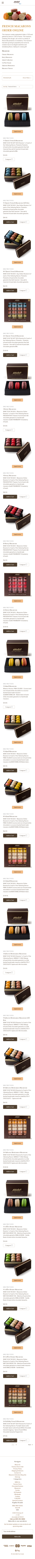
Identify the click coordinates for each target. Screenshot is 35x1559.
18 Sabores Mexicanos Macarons (15, 1088)
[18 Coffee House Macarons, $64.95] (17, 1330)
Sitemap (17, 1477)
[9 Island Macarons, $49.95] (17, 726)
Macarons (17, 1488)
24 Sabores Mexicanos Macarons (15, 1152)
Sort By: (5, 86)
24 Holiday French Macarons (13, 1421)
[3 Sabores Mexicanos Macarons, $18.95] (17, 924)
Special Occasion (17, 1500)
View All (17, 1508)
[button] (17, 77)
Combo (17, 1490)
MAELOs (17, 1482)
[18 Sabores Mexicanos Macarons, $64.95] (17, 1061)
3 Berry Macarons (9, 409)
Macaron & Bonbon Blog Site (17, 1475)
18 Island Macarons (10, 816)
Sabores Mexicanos (8, 65)
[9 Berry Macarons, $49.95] (17, 450)
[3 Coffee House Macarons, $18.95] (17, 1196)
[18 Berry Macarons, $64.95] (17, 517)
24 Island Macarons (10, 881)
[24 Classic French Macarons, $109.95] (17, 310)
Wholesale (17, 1494)
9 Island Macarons (10, 751)
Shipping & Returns (17, 1471)
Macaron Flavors (7, 68)
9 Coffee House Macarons (12, 1290)
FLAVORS (17, 1498)
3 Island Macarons (10, 686)
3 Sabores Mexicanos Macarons (14, 954)
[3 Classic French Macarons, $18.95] (17, 110)
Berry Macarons (7, 57)
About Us (17, 1464)
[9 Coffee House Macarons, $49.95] (17, 1265)
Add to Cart (10, 222)
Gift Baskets (17, 1492)
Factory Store (17, 1484)
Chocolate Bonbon (17, 1486)
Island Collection (7, 60)
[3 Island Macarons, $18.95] (17, 656)
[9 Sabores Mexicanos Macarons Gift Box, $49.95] (17, 992)
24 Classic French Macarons (13, 336)
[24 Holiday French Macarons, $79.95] (17, 1396)
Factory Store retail (17, 1466)
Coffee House (6, 63)
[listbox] (14, 86)
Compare (8, 159)
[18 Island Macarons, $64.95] (17, 790)
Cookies (17, 1496)
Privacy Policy (17, 1469)
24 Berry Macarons (10, 610)
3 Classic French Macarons (13, 141)
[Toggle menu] (2, 2)
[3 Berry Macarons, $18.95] (17, 379)
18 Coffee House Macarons (13, 1357)
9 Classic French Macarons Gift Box (16, 203)
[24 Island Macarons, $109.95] (17, 855)
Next (29, 1444)
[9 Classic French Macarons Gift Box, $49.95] (17, 178)
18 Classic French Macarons (13, 271)
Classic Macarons (8, 54)
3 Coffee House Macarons (12, 1227)
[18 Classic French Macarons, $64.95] (17, 244)
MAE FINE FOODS (17, 1505)
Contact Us (17, 1473)
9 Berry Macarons (9, 476)
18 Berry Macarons (10, 544)
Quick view (17, 131)
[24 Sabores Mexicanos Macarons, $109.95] (17, 1127)
